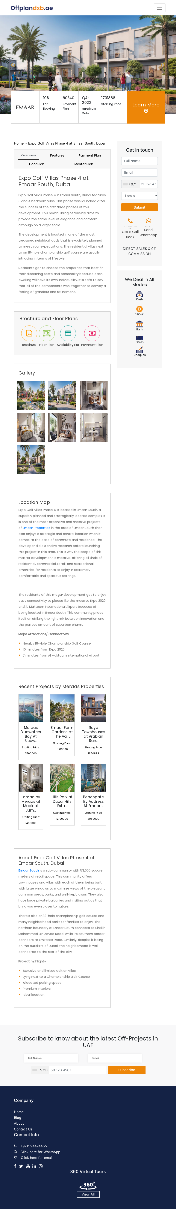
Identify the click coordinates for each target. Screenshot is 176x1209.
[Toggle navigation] (160, 7)
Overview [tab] (28, 155)
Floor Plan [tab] (36, 164)
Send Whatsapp (148, 231)
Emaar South (28, 870)
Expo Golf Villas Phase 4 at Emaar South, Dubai (67, 143)
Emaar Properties (36, 527)
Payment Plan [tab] (90, 155)
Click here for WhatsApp (40, 1152)
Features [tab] (57, 155)
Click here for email (37, 1157)
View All (88, 1194)
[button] (13, 64)
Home (19, 143)
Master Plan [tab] (83, 164)
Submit (139, 207)
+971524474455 (33, 1146)
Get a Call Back (130, 232)
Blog (17, 1117)
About (19, 1123)
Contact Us (23, 1129)
